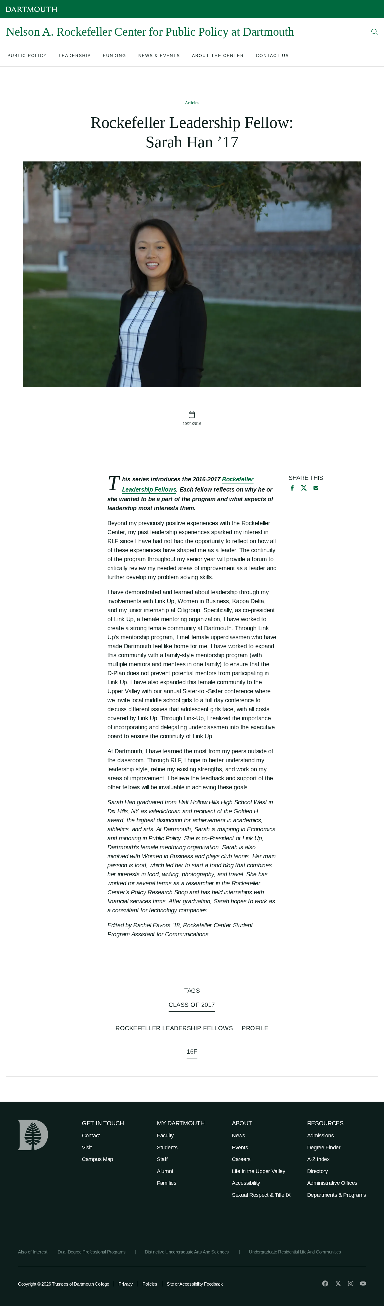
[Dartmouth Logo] (31, 9)
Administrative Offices (332, 1183)
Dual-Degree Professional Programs (92, 1251)
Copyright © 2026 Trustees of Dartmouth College (63, 1283)
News (238, 1136)
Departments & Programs (336, 1195)
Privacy (125, 1283)
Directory (317, 1171)
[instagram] (350, 1283)
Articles (192, 102)
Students (167, 1148)
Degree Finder (323, 1148)
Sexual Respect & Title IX (261, 1195)
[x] (304, 487)
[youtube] (363, 1283)
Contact (91, 1136)
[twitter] (338, 1283)
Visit (87, 1148)
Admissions (320, 1136)
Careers (241, 1159)
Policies (149, 1283)
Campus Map (97, 1159)
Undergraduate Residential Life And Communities (295, 1251)
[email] (316, 488)
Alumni (165, 1171)
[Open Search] (374, 32)
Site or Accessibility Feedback (195, 1283)
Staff (162, 1159)
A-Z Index (318, 1159)
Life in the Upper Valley (258, 1171)
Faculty (165, 1136)
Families (166, 1183)
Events (240, 1148)
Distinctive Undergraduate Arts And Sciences (187, 1251)
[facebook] (291, 488)
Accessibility (246, 1183)
